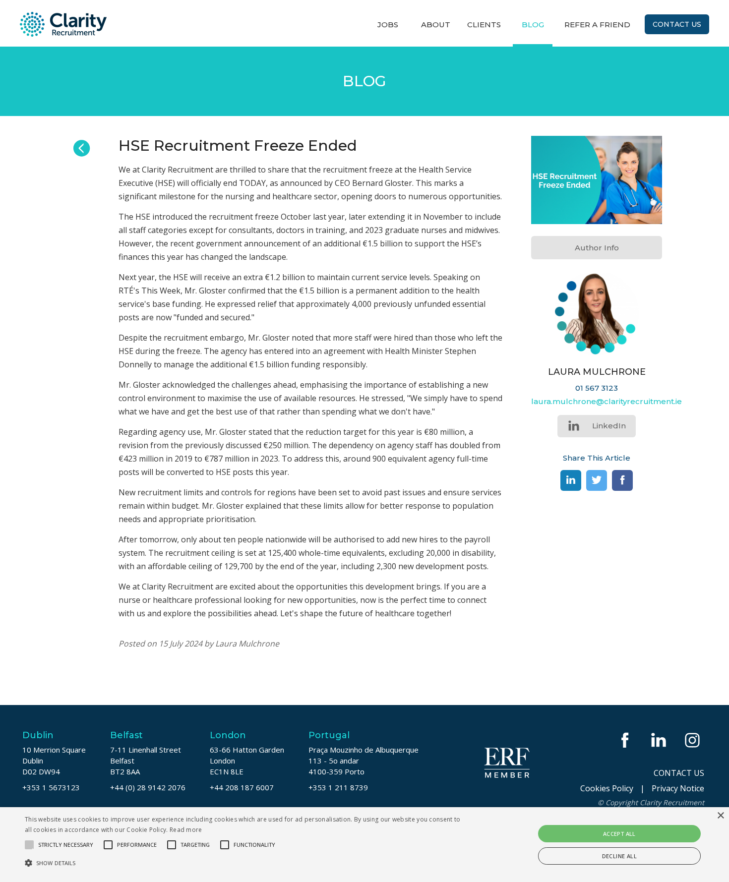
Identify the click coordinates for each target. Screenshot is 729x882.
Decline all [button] (619, 856)
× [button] (720, 816)
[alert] (364, 844)
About (435, 24)
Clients (484, 24)
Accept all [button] (619, 833)
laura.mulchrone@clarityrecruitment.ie (606, 401)
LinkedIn (609, 425)
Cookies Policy (606, 788)
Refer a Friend (597, 24)
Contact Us (677, 24)
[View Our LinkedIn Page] (659, 739)
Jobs (387, 24)
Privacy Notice (678, 788)
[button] (246, 863)
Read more (186, 829)
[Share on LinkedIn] (570, 480)
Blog (533, 24)
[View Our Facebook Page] (626, 739)
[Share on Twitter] (596, 480)
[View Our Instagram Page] (693, 739)
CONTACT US (679, 772)
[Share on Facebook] (622, 480)
